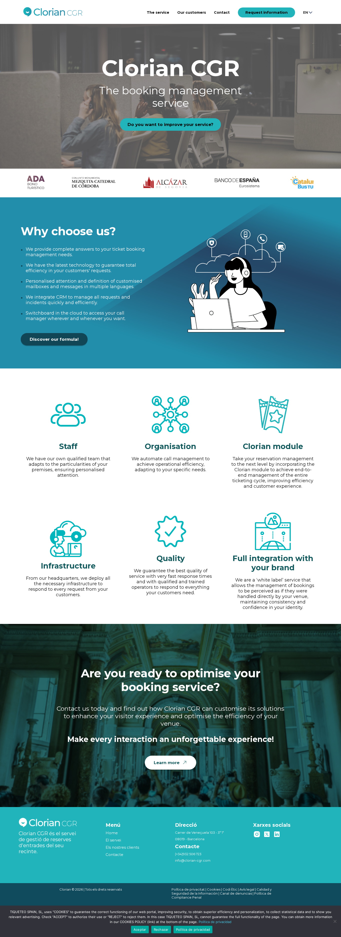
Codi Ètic (230, 889)
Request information (266, 12)
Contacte (114, 854)
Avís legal (246, 889)
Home (112, 832)
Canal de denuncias (236, 893)
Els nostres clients (122, 847)
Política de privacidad (215, 922)
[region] (170, 94)
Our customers (191, 12)
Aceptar (140, 930)
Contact (222, 12)
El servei (113, 840)
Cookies (213, 889)
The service (158, 12)
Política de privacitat (188, 889)
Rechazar (161, 930)
